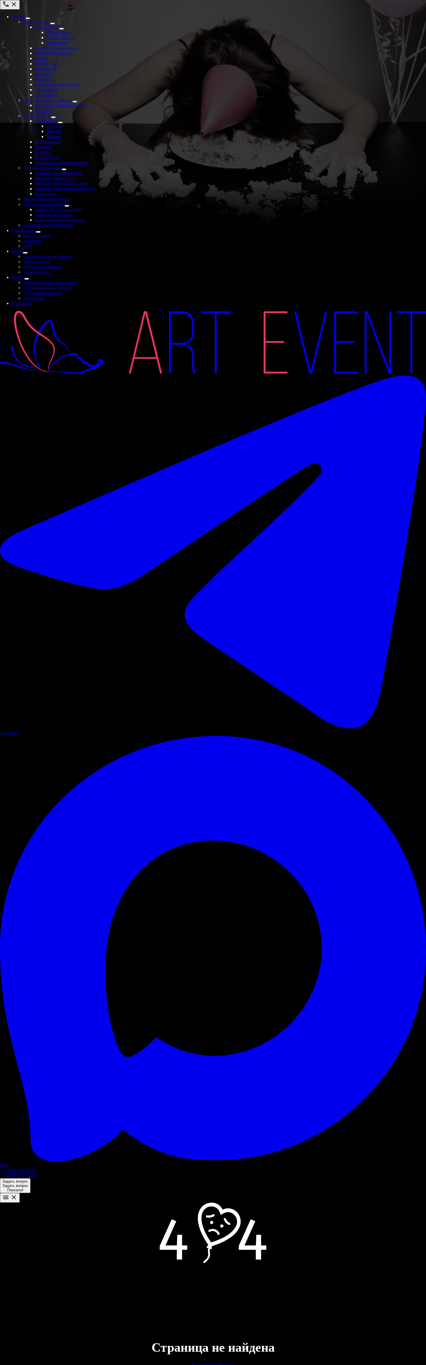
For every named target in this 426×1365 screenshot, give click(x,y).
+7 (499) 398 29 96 (18, 1170)
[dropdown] (28, 18)
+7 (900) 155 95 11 (18, 1175)
